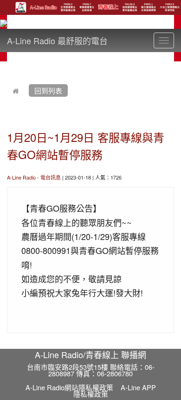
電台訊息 (50, 177)
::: (9, 67)
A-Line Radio (21, 177)
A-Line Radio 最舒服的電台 (57, 40)
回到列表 (48, 90)
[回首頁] (16, 90)
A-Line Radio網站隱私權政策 (69, 387)
